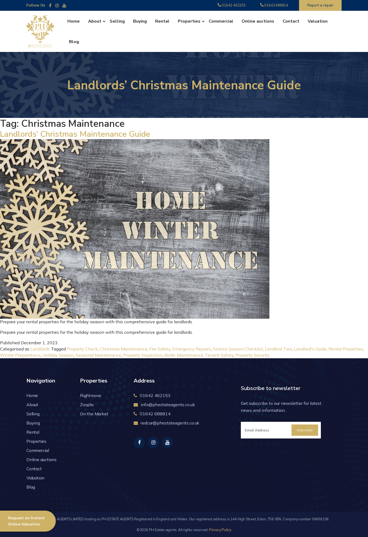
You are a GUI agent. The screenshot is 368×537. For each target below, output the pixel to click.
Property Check (82, 349)
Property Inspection (142, 355)
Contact (291, 21)
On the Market (94, 413)
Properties (189, 21)
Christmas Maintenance (123, 349)
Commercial (221, 21)
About (94, 21)
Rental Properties (345, 349)
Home (73, 21)
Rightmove (90, 395)
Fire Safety (160, 349)
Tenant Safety (219, 355)
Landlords (40, 349)
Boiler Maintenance (183, 355)
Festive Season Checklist (238, 349)
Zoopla (86, 404)
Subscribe (305, 430)
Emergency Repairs (191, 349)
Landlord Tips (278, 349)
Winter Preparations (20, 355)
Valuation (318, 21)
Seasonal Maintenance (98, 355)
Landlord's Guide (310, 349)
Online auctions (258, 21)
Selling (117, 21)
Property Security (252, 355)
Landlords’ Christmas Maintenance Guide (75, 134)
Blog (74, 42)
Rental (162, 21)
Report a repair (320, 5)
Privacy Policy (220, 530)
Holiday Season (58, 355)
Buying (140, 21)
